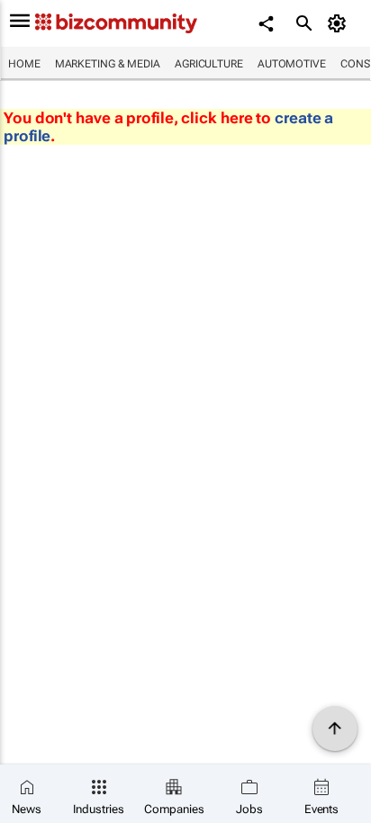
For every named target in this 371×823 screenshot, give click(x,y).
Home (24, 64)
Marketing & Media (107, 64)
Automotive (292, 64)
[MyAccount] (340, 23)
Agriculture (209, 64)
